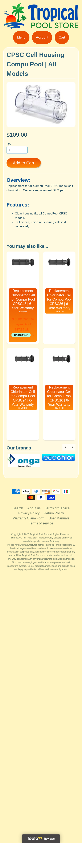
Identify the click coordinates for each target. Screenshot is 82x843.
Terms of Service (57, 508)
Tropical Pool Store (39, 534)
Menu (21, 37)
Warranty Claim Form (28, 518)
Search (17, 508)
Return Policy (54, 513)
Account (42, 37)
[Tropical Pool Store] (41, 26)
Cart (62, 37)
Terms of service (41, 523)
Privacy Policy (29, 513)
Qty (9, 144)
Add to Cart (23, 163)
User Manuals (59, 518)
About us (34, 508)
